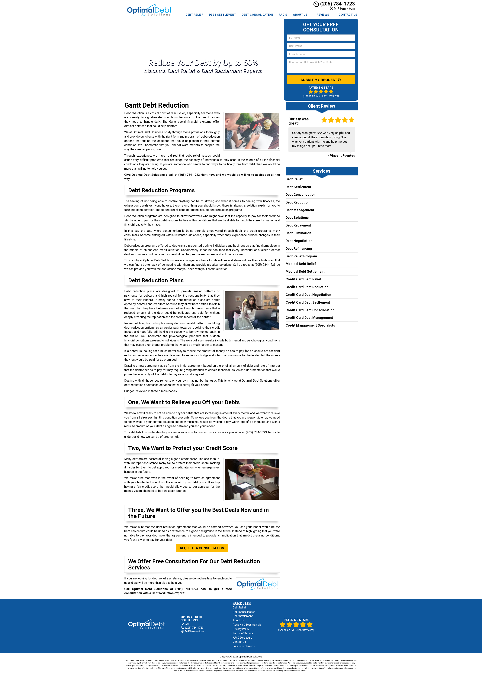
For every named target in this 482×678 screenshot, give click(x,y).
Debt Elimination (298, 233)
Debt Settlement (222, 14)
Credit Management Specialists (310, 325)
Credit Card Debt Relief (303, 279)
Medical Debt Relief (301, 264)
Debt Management (300, 210)
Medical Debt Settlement (305, 271)
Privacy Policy (241, 629)
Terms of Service (243, 633)
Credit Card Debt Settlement (308, 302)
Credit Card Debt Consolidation (310, 310)
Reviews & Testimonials (247, 624)
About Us (300, 14)
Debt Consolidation (257, 14)
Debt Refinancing (299, 248)
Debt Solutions (297, 218)
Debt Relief (194, 14)
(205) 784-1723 (337, 4)
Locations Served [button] (243, 646)
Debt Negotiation (299, 241)
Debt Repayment (298, 225)
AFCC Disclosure (242, 637)
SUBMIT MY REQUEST (319, 79)
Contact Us (348, 14)
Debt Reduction (298, 202)
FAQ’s (283, 14)
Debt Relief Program (301, 256)
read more (325, 146)
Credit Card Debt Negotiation (308, 295)
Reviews (323, 14)
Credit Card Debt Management (309, 318)
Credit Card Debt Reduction (307, 287)
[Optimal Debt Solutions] (146, 624)
